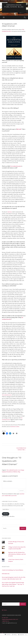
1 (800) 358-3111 (5, 621)
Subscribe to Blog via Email (10, 501)
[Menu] (4, 17)
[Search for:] (14, 528)
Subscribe (5, 513)
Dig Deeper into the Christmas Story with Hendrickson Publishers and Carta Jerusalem (17, 554)
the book (9, 212)
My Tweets (4, 610)
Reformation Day (5, 573)
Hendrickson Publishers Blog (14, 6)
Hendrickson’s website (14, 426)
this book (19, 129)
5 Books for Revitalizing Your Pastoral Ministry (12, 570)
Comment (21, 490)
